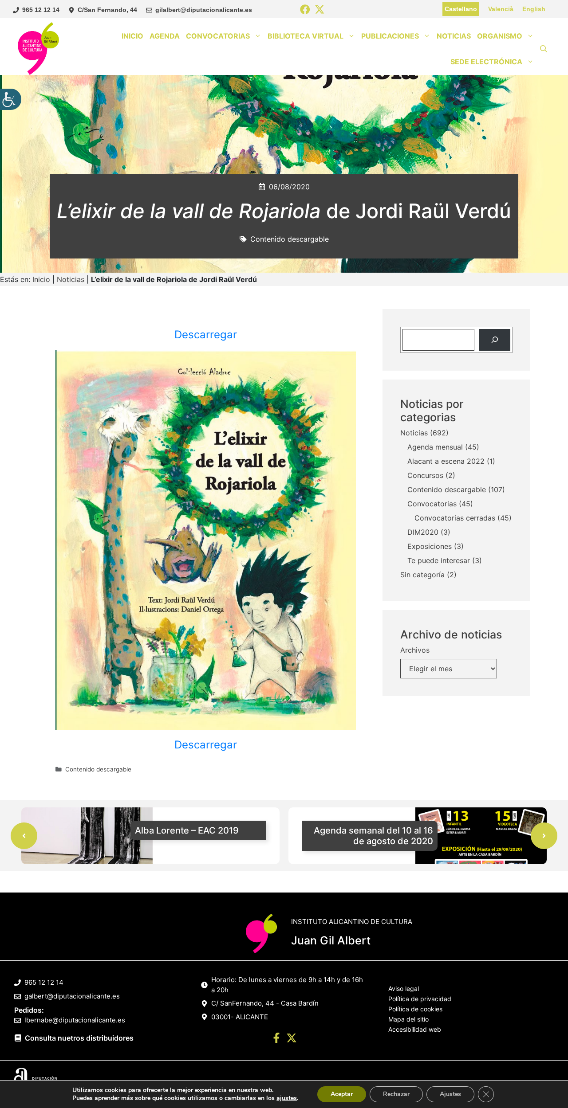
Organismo (499, 35)
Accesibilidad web (414, 1029)
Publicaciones (390, 35)
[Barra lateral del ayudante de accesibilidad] (10, 99)
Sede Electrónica (486, 61)
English (533, 8)
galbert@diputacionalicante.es (72, 996)
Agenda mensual (435, 446)
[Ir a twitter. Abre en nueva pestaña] (291, 1039)
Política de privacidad (419, 998)
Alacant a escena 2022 (446, 461)
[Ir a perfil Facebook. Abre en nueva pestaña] (276, 1039)
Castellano (461, 8)
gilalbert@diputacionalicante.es (203, 9)
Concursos (425, 475)
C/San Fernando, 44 (107, 9)
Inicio (132, 35)
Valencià (500, 8)
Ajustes (450, 1094)
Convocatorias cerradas (454, 517)
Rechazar (396, 1094)
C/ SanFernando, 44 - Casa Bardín (265, 1003)
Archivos (415, 650)
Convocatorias (218, 35)
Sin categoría (422, 574)
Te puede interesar (438, 560)
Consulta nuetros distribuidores (79, 1038)
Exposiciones (429, 546)
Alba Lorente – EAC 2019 (187, 830)
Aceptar (342, 1094)
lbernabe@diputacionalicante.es (74, 1020)
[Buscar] (494, 340)
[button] (543, 49)
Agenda (165, 35)
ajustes (286, 1098)
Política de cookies (415, 1009)
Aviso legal (403, 988)
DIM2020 (422, 532)
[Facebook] (305, 10)
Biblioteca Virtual (305, 35)
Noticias (454, 35)
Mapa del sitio (408, 1019)
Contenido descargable (289, 239)
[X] (320, 10)
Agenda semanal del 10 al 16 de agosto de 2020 (373, 835)
